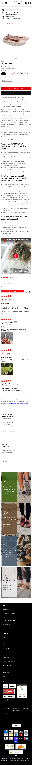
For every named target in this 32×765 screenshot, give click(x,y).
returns (5, 627)
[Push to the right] (19, 58)
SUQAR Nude (11, 23)
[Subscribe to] (27, 713)
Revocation (6, 609)
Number (4, 80)
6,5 (22, 73)
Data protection (7, 624)
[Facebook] (16, 756)
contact (5, 637)
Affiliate (5, 652)
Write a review (12, 291)
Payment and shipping (9, 613)
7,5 (27, 73)
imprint (5, 616)
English (15, 725)
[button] (5, 3)
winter (5, 676)
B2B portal (6, 648)
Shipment (3, 68)
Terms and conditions (9, 620)
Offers (5, 669)
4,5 (8, 73)
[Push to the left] (12, 58)
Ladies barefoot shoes (9, 661)
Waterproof (6, 672)
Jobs (4, 644)
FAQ (4, 641)
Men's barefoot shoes (9, 665)
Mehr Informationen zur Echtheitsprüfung (18, 403)
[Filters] (25, 291)
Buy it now (16, 93)
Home (4, 23)
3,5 (3, 73)
